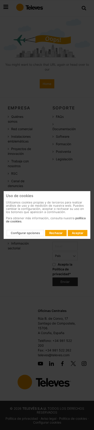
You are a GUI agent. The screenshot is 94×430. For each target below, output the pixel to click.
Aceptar (77, 233)
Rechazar (56, 233)
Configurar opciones (25, 233)
